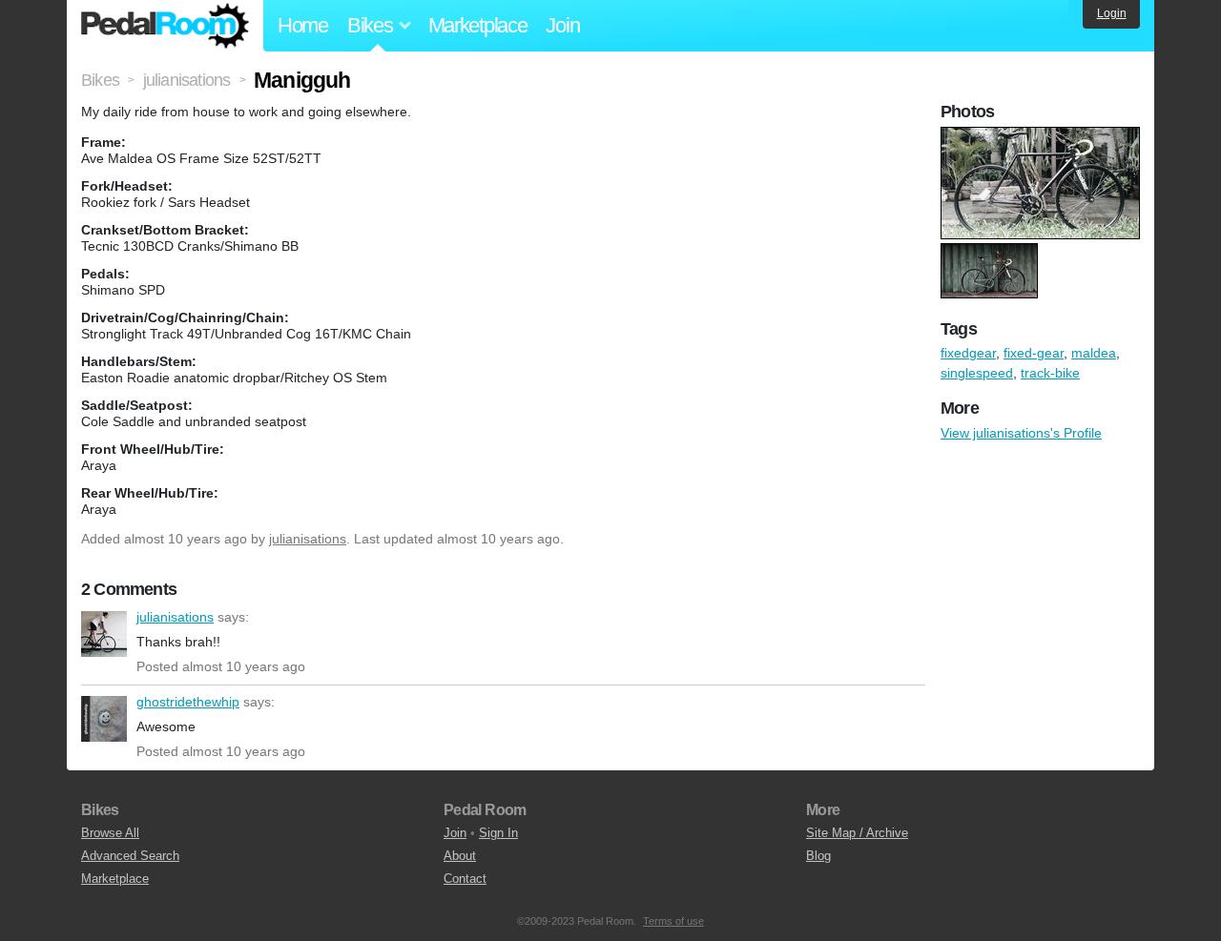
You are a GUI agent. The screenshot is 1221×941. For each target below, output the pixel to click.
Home (303, 25)
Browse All (110, 833)
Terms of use (673, 921)
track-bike (1050, 372)
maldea (1093, 352)
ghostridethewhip (104, 719)
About (460, 856)
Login (1112, 13)
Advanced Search (130, 856)
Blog (818, 856)
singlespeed (977, 372)
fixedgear (968, 352)
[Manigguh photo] (1043, 136)
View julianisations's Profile (1021, 432)
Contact (465, 878)
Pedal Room (165, 26)
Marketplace (478, 25)
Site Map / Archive (857, 833)
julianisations (307, 538)
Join (562, 25)
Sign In (498, 833)
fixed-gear (1034, 352)
